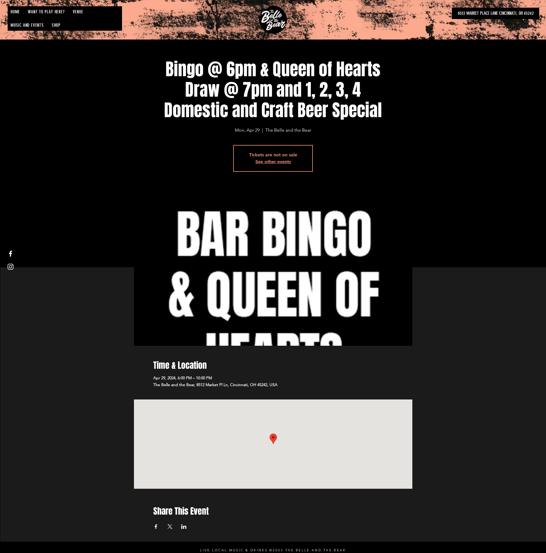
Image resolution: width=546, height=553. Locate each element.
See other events (273, 161)
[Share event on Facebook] (156, 526)
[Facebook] (11, 254)
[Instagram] (11, 267)
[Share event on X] (170, 526)
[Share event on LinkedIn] (184, 526)
